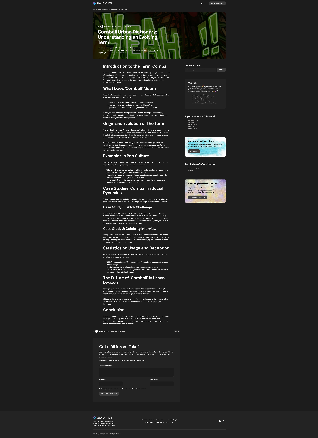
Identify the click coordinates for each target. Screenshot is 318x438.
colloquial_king (193, 120)
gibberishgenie (192, 128)
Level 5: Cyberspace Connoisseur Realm (204, 103)
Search (221, 69)
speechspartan (193, 124)
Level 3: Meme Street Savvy (200, 99)
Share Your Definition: (105, 366)
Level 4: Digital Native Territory (201, 101)
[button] (201, 3)
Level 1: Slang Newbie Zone (200, 95)
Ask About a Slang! (171, 420)
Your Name (102, 379)
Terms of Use (149, 422)
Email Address (154, 379)
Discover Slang (193, 65)
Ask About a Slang (217, 3)
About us (144, 420)
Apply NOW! (194, 151)
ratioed (190, 170)
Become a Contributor (156, 420)
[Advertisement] (205, 221)
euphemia (191, 126)
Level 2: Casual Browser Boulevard (203, 97)
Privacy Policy (159, 422)
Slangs (177, 331)
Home (94, 9)
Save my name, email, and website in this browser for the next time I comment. (124, 389)
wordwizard (191, 122)
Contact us (169, 422)
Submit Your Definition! (109, 393)
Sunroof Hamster (193, 168)
